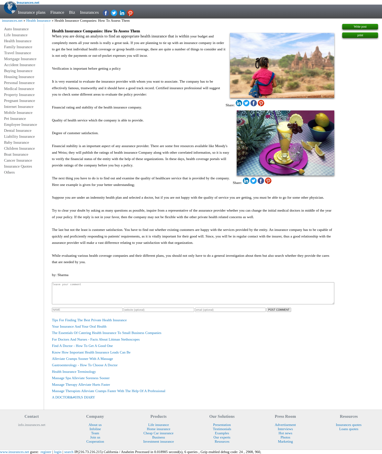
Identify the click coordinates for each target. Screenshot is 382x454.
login (57, 452)
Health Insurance (38, 20)
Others (9, 172)
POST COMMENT (278, 309)
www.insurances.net (14, 452)
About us (95, 425)
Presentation (222, 425)
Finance (57, 12)
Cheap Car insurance (158, 433)
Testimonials (222, 429)
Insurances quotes (349, 425)
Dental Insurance (17, 130)
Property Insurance (19, 94)
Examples (222, 433)
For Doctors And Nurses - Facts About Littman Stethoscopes (96, 339)
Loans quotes (348, 429)
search (68, 452)
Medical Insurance (19, 88)
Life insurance (158, 425)
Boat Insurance (16, 154)
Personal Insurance (19, 82)
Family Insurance (18, 47)
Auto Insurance (16, 29)
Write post (360, 26)
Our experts (221, 437)
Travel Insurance (17, 53)
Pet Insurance (15, 118)
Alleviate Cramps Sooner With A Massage (82, 359)
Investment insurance (158, 441)
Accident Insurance (19, 64)
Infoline (95, 429)
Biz (72, 12)
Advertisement (285, 425)
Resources (222, 441)
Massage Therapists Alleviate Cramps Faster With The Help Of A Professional (108, 391)
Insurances (89, 12)
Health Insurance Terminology (74, 372)
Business (158, 437)
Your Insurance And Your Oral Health (79, 326)
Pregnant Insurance (19, 100)
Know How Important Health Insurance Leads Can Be (91, 352)
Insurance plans (32, 12)
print (360, 35)
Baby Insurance (16, 142)
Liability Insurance (19, 136)
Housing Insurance (19, 76)
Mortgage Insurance (20, 59)
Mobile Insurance (18, 112)
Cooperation (95, 441)
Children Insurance (19, 148)
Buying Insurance (18, 70)
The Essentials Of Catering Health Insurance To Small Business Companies (106, 333)
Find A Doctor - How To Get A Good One (82, 346)
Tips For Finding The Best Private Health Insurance (89, 320)
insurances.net (12, 20)
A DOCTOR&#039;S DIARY (73, 397)
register (46, 452)
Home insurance (158, 429)
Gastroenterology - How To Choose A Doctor (85, 365)
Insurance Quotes (18, 166)
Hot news (285, 433)
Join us (95, 437)
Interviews (285, 429)
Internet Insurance (18, 106)
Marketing (285, 441)
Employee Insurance (20, 124)
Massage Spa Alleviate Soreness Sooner (81, 378)
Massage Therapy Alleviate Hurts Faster (81, 385)
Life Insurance (15, 35)
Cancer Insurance (18, 160)
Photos (285, 437)
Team (95, 433)
